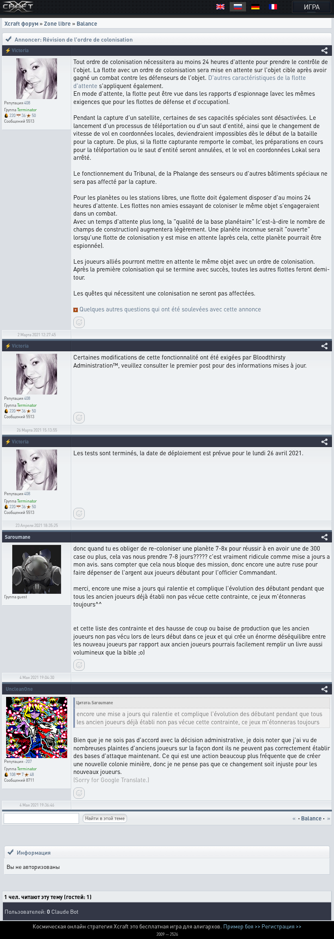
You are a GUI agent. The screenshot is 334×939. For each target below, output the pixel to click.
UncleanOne (19, 689)
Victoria (20, 50)
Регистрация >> (281, 926)
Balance (87, 23)
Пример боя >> (241, 926)
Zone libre (57, 23)
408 (27, 102)
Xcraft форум (21, 23)
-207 (28, 761)
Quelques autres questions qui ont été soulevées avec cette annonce (170, 309)
